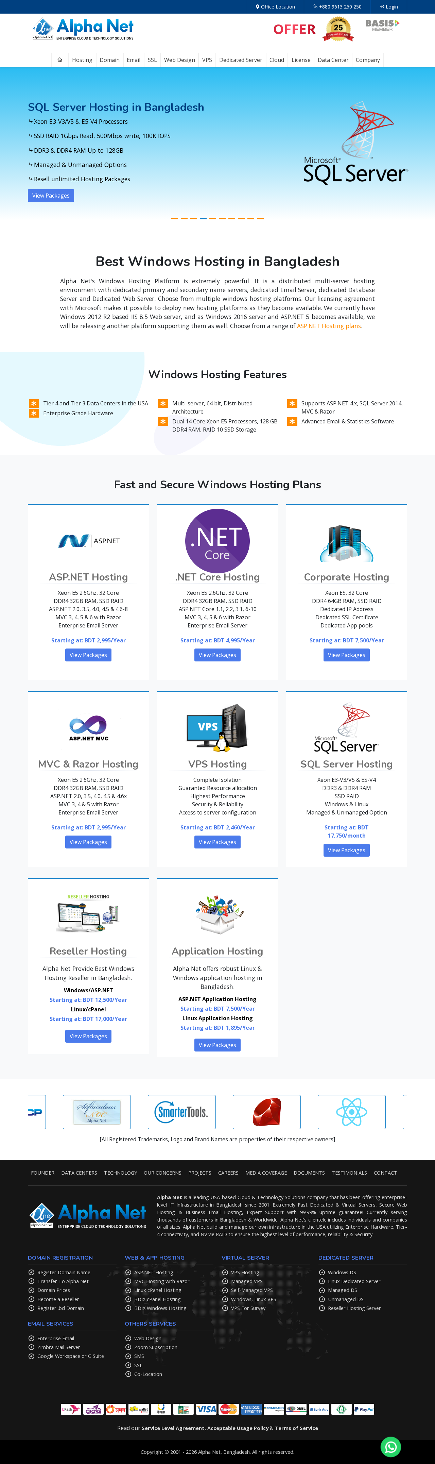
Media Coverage (266, 1172)
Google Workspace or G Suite (70, 1355)
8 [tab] (241, 218)
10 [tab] (260, 218)
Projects (199, 1172)
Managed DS (342, 1289)
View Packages (51, 202)
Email (133, 60)
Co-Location (148, 1373)
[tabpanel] (217, 143)
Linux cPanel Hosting (157, 1289)
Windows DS (342, 1272)
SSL (152, 60)
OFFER (294, 28)
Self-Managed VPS (252, 1289)
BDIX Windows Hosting (160, 1308)
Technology (120, 1172)
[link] (258, 6)
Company (368, 60)
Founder (42, 1172)
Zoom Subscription (155, 1347)
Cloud (276, 60)
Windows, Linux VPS (253, 1299)
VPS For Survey (248, 1308)
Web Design (179, 60)
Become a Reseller (58, 1299)
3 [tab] (193, 218)
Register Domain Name (63, 1272)
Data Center (333, 60)
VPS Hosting (245, 1272)
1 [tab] (174, 218)
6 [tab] (222, 218)
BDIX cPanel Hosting (157, 1299)
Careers (228, 1172)
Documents (309, 1172)
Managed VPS (247, 1281)
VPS (207, 60)
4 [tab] (203, 218)
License (301, 60)
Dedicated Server (240, 60)
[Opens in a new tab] (382, 28)
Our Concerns (162, 1172)
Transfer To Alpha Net (63, 1281)
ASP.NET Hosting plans (329, 326)
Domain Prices (53, 1289)
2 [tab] (184, 218)
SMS (139, 1355)
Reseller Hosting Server (354, 1308)
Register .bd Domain (60, 1308)
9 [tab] (250, 218)
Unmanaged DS (346, 1299)
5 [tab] (212, 218)
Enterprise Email (55, 1338)
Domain (110, 60)
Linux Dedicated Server (354, 1281)
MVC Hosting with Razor (162, 1281)
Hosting (82, 60)
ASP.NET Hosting (153, 1272)
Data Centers (79, 1172)
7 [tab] (231, 218)
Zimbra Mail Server (58, 1347)
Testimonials (349, 1172)
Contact (385, 1172)
